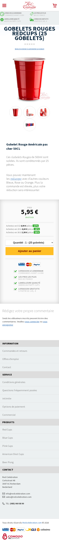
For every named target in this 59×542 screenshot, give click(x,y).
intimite (6, 447)
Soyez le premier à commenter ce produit (29, 49)
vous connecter (32, 370)
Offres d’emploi (10, 407)
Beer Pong (8, 511)
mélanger (16, 179)
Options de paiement (13, 455)
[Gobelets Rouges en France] (29, 5)
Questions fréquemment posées (19, 439)
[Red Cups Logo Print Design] (29, 125)
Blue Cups (7, 486)
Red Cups (7, 478)
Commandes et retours (14, 399)
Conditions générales (13, 431)
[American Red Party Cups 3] (29, 112)
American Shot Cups (13, 503)
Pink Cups (7, 494)
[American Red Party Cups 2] (43, 112)
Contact (6, 416)
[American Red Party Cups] (15, 112)
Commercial (9, 463)
